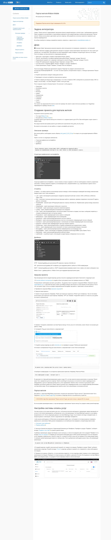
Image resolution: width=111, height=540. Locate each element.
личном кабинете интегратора (44, 280)
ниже (53, 105)
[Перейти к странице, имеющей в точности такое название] (104, 2)
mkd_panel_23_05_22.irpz (66, 133)
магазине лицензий (56, 288)
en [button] (19, 2)
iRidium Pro (44, 116)
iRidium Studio (47, 117)
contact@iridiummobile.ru (83, 40)
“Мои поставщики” (43, 434)
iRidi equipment (79, 2)
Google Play (52, 395)
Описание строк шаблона (42, 423)
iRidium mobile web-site (21, 8)
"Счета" (59, 449)
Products (58, 2)
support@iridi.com (38, 284)
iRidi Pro (49, 2)
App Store (43, 395)
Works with (68, 2)
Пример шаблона (40, 425)
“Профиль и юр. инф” (44, 430)
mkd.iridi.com (58, 345)
